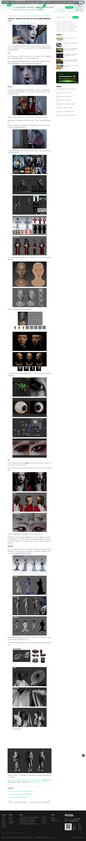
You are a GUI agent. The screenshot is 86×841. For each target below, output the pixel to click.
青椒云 (23, 832)
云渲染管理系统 (12, 822)
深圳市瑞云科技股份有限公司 (10, 837)
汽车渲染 (75, 27)
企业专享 (10, 817)
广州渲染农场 (63, 21)
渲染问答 (3, 822)
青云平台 (10, 820)
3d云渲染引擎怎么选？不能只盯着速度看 (63, 100)
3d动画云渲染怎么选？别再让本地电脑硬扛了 (64, 96)
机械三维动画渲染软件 (72, 25)
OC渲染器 (62, 28)
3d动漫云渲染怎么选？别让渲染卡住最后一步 (64, 92)
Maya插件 (58, 21)
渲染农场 (75, 837)
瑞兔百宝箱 (4, 825)
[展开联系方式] (83, 755)
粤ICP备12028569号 (18, 837)
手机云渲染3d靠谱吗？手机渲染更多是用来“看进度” (65, 103)
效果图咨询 (53, 818)
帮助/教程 (69, 2)
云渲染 (10, 46)
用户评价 (3, 823)
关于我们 (48, 2)
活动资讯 (10, 823)
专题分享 (16, 15)
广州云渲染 (58, 24)
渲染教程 (57, 31)
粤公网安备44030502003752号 (27, 837)
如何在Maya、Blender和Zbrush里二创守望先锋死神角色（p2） (21, 791)
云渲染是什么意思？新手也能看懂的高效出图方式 (65, 111)
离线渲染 (72, 28)
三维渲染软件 (58, 27)
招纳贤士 (3, 818)
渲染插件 (75, 31)
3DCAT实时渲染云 (14, 832)
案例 (32, 2)
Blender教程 (70, 31)
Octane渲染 (67, 28)
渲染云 (68, 24)
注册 (81, 2)
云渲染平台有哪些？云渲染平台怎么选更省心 (64, 107)
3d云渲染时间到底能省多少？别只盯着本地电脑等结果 (66, 88)
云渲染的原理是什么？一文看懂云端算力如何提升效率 (66, 115)
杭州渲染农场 (69, 21)
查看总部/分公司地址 (55, 820)
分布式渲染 (70, 27)
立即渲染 (69, 7)
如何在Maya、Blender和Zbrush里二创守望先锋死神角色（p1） (21, 794)
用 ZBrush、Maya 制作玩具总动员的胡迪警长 (17, 797)
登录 (74, 2)
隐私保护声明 (4, 827)
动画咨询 (52, 817)
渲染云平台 (72, 24)
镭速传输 (20, 832)
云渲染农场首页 (10, 15)
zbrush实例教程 (23, 15)
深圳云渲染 (63, 24)
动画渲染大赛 (58, 25)
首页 (12, 2)
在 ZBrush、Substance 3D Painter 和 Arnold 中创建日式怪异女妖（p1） (39, 15)
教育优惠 (10, 818)
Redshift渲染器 (63, 31)
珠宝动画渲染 (64, 27)
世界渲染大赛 (64, 25)
